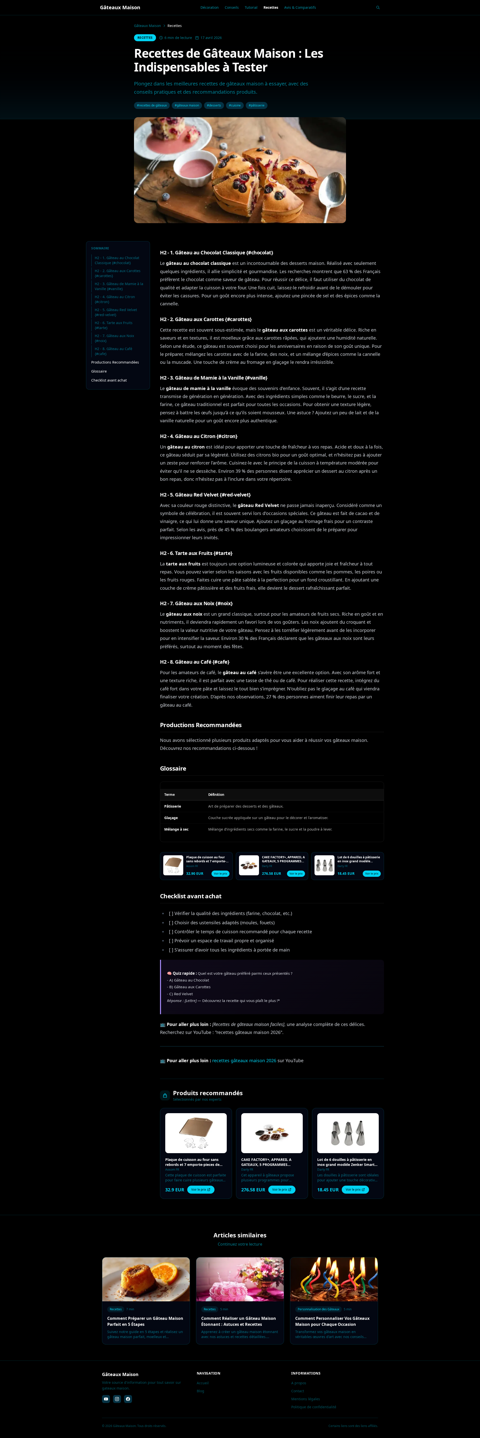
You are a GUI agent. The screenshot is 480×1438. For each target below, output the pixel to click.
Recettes (271, 7)
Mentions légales (305, 1399)
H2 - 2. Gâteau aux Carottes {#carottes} (117, 273)
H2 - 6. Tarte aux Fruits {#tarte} (113, 325)
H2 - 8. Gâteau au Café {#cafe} (113, 351)
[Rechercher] (378, 7)
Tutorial (251, 7)
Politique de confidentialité (313, 1407)
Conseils (232, 7)
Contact (297, 1391)
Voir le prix (220, 873)
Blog (200, 1391)
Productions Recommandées (115, 362)
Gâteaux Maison (147, 25)
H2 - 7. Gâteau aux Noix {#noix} (114, 338)
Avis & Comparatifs (300, 7)
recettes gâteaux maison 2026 (244, 1060)
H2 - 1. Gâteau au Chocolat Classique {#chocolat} (117, 260)
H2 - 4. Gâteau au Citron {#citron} (115, 299)
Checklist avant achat (109, 380)
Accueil (203, 1383)
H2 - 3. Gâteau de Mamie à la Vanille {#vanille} (119, 286)
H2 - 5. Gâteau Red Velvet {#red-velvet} (116, 312)
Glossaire (99, 371)
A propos (298, 1383)
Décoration (209, 7)
